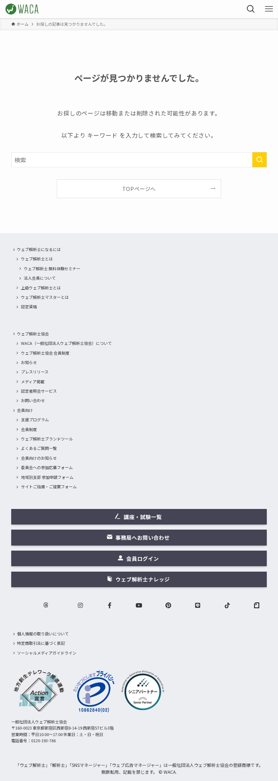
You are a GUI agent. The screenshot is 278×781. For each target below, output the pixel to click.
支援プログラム (35, 419)
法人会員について (40, 278)
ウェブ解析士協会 (33, 334)
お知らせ (29, 362)
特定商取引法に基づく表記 (41, 643)
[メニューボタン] (269, 9)
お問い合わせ (33, 400)
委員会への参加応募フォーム (47, 467)
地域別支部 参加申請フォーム (47, 477)
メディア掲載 (33, 381)
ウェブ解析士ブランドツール (47, 439)
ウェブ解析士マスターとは (45, 297)
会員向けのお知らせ (39, 458)
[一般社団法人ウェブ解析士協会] (22, 9)
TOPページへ (139, 188)
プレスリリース (35, 372)
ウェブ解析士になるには (39, 249)
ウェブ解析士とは (37, 259)
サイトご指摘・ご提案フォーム (49, 486)
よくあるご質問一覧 (39, 448)
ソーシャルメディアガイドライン (46, 653)
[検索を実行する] (259, 159)
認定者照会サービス (39, 391)
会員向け (25, 410)
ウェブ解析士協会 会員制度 (45, 353)
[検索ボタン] (251, 9)
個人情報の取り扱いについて (43, 633)
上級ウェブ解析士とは (41, 288)
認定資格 (29, 306)
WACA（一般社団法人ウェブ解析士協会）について (66, 343)
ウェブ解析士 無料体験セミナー (52, 268)
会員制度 (29, 429)
